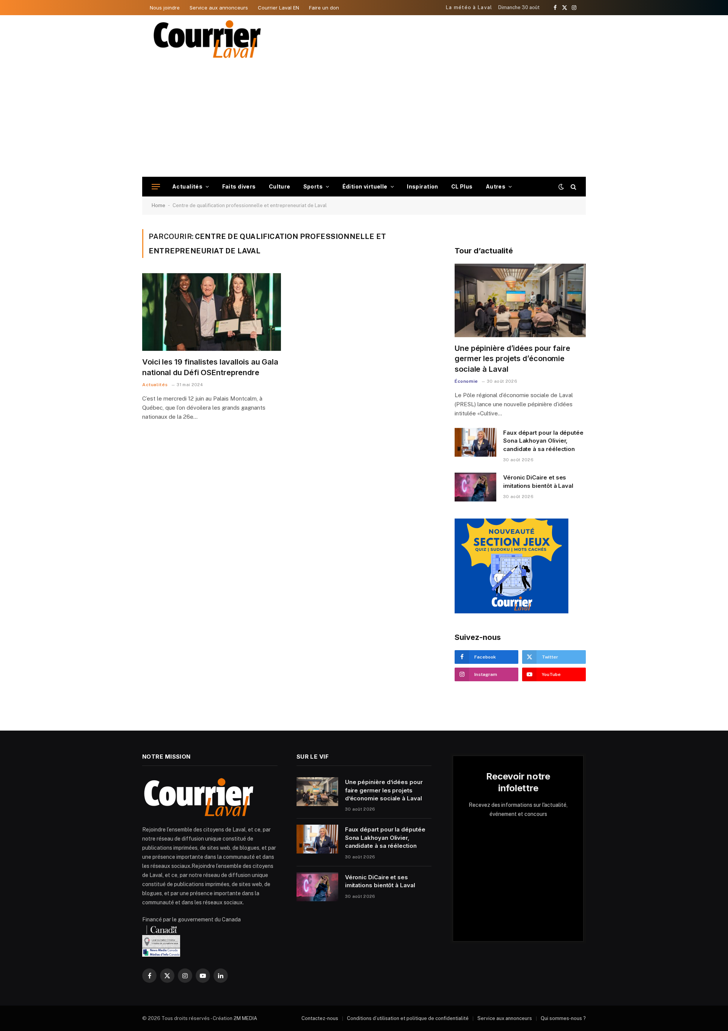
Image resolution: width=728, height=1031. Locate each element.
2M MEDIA (245, 1018)
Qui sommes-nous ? (563, 1018)
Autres (496, 186)
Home (158, 205)
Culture (279, 186)
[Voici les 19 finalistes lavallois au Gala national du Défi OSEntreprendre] (211, 312)
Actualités (187, 186)
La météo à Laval (469, 7)
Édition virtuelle (365, 186)
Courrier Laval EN (278, 8)
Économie (466, 381)
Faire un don (324, 8)
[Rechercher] (572, 186)
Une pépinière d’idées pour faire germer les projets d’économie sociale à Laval (512, 358)
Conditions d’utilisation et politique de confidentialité (408, 1018)
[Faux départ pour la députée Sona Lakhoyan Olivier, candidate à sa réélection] (475, 442)
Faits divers (239, 186)
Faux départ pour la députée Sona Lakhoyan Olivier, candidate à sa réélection (543, 441)
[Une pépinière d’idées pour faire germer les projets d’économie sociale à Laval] (520, 301)
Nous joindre (165, 8)
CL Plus (462, 186)
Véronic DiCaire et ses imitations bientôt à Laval (538, 481)
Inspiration (422, 186)
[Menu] (156, 186)
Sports (313, 186)
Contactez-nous (319, 1018)
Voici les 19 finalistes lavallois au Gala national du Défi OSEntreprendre (210, 367)
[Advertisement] (364, 120)
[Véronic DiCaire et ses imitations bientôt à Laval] (475, 487)
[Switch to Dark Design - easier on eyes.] (561, 187)
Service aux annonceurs (219, 8)
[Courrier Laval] (207, 39)
